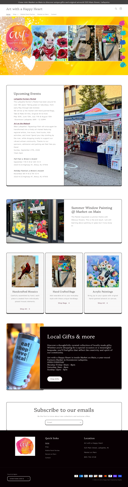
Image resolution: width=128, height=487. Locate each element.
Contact (48, 458)
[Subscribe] (80, 422)
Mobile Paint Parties (52, 450)
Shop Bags (62, 303)
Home (47, 443)
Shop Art (23, 309)
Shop (47, 447)
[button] (15, 14)
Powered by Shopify (116, 479)
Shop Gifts (54, 379)
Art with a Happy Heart (103, 479)
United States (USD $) (17, 478)
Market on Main (50, 454)
